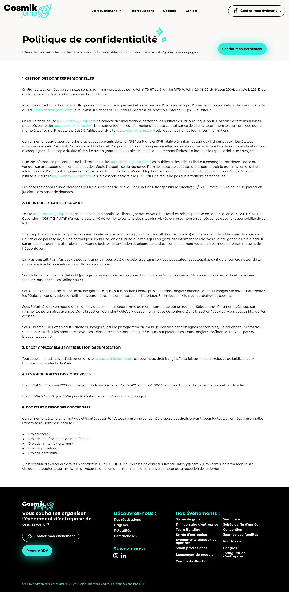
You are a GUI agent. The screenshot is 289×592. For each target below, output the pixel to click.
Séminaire (231, 519)
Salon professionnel (192, 548)
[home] (28, 11)
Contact (191, 11)
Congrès (230, 548)
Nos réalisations (142, 11)
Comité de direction (192, 561)
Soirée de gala (188, 519)
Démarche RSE (126, 536)
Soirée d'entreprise (191, 535)
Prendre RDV (37, 550)
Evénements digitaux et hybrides (196, 541)
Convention (232, 529)
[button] (106, 11)
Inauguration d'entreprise (234, 554)
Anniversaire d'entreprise (197, 524)
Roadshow (232, 541)
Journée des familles (240, 535)
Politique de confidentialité (127, 583)
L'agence (169, 11)
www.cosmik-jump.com (53, 110)
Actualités (122, 530)
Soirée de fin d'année (240, 524)
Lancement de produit (194, 555)
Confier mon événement (242, 49)
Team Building (188, 529)
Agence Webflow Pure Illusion (67, 583)
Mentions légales (98, 583)
